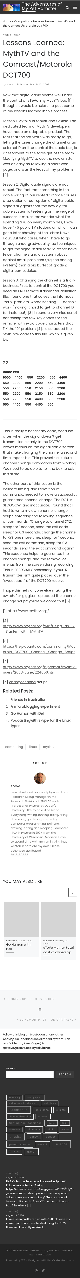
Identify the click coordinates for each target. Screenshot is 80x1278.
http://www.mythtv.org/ (28, 610)
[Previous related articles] (63, 892)
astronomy (15, 1097)
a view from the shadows (23, 1103)
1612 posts (19, 854)
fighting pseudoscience (25, 1122)
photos (65, 1129)
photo (51, 1129)
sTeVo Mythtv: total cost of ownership (58, 949)
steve (10, 84)
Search (11, 1068)
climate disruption (20, 1116)
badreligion (50, 1103)
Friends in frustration (28, 699)
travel (31, 1151)
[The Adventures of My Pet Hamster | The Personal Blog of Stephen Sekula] (11, 7)
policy (34, 1136)
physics (16, 1136)
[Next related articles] (72, 892)
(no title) (12, 1173)
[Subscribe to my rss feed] (37, 1270)
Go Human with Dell (27, 713)
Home (7, 21)
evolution (43, 1116)
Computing (22, 21)
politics (51, 1136)
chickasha (42, 1109)
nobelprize (14, 1129)
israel (52, 1123)
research (42, 1144)
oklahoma (34, 1129)
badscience (18, 1109)
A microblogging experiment (35, 706)
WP (23, 1260)
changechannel (22, 682)
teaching (14, 1151)
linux (64, 1123)
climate (61, 1109)
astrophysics (34, 1097)
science (61, 1144)
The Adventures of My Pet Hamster (42, 1250)
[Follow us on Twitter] (43, 1270)
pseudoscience (19, 1144)
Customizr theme (63, 1260)
